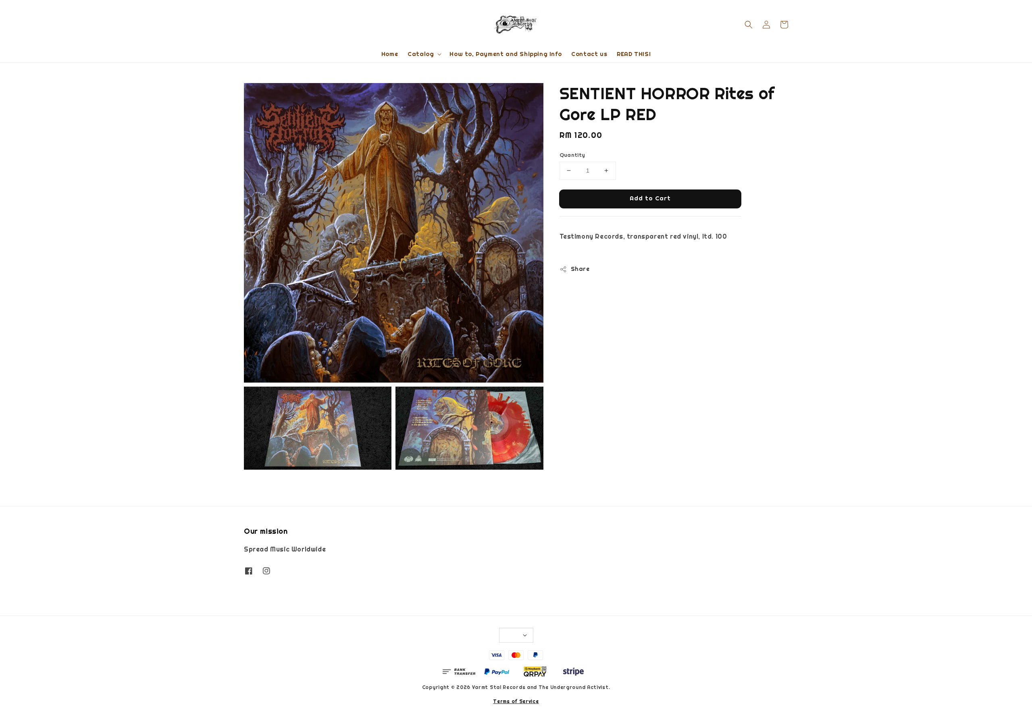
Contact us (589, 54)
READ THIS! (634, 54)
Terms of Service (516, 701)
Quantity (572, 155)
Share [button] (580, 269)
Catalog (421, 54)
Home (389, 54)
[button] (748, 24)
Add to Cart (650, 198)
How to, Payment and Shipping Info (505, 54)
